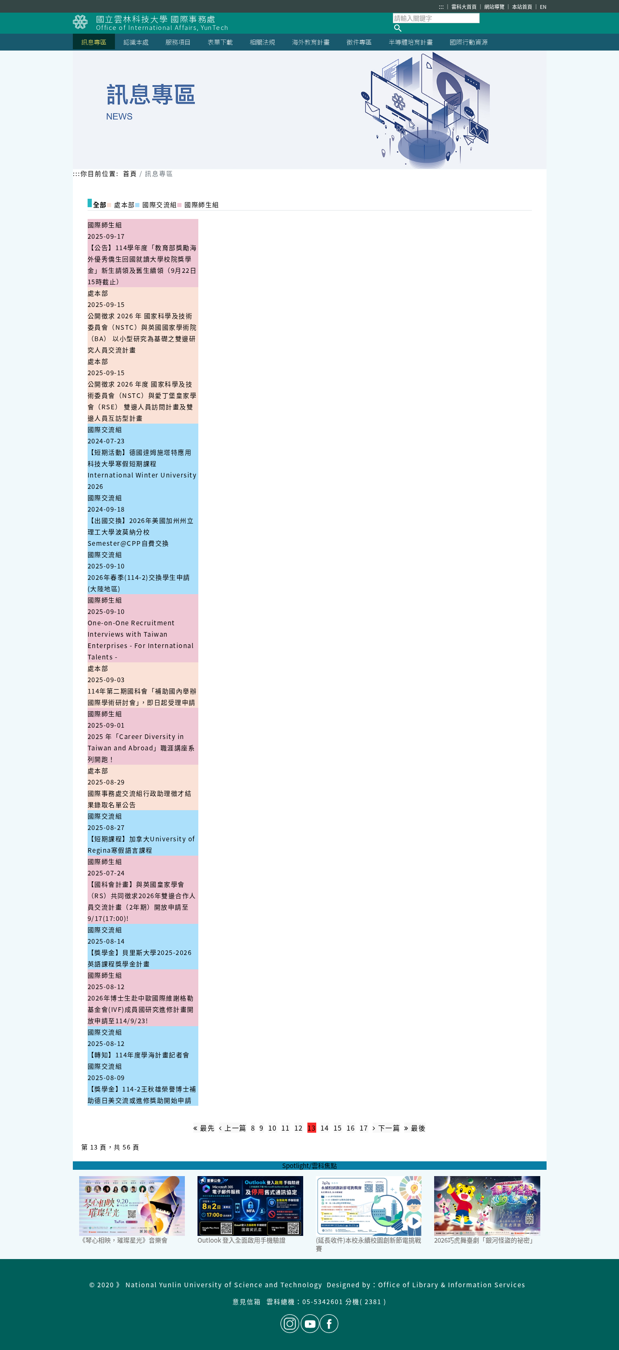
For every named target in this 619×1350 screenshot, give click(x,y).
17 (364, 1128)
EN (543, 6)
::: (441, 6)
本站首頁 (523, 6)
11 (285, 1128)
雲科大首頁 (464, 6)
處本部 (98, 292)
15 (338, 1128)
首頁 (130, 173)
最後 (417, 1128)
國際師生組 (105, 224)
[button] (470, 28)
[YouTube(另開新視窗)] (310, 1323)
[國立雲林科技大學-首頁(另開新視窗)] (84, 22)
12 (298, 1128)
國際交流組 (105, 429)
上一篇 (234, 1128)
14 (324, 1128)
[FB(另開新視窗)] (329, 1323)
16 (351, 1128)
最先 (206, 1128)
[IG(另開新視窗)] (289, 1323)
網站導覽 (495, 6)
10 (272, 1128)
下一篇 (388, 1128)
